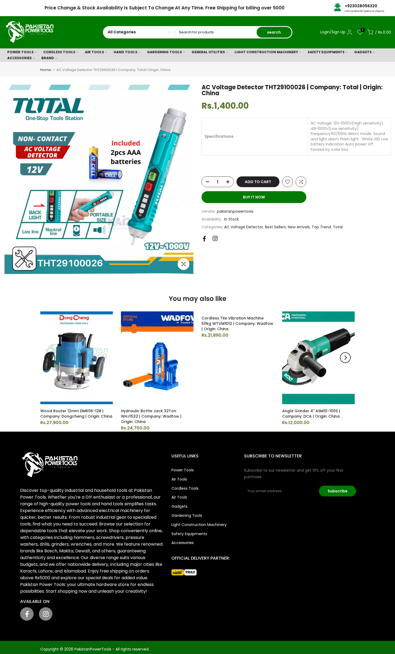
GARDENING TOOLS (164, 52)
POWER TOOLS (20, 52)
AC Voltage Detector (243, 227)
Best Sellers (275, 227)
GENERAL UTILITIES (208, 52)
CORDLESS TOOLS (59, 52)
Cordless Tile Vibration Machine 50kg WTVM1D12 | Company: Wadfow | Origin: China (237, 323)
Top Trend (321, 227)
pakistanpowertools (235, 211)
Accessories (182, 542)
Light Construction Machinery (199, 524)
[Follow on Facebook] (204, 238)
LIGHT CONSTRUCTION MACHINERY (266, 52)
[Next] (345, 357)
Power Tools (182, 470)
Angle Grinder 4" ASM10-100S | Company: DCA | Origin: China (311, 413)
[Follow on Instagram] (215, 238)
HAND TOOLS (125, 52)
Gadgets (179, 506)
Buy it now (254, 197)
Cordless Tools (185, 488)
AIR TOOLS (94, 52)
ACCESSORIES (19, 58)
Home (45, 69)
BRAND (47, 58)
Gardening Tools (186, 515)
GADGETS (363, 52)
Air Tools (179, 479)
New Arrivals (299, 227)
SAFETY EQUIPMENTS (326, 52)
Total (338, 227)
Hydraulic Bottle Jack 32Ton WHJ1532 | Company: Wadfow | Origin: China (151, 416)
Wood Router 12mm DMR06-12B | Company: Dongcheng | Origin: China (76, 413)
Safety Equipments (189, 533)
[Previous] (49, 357)
